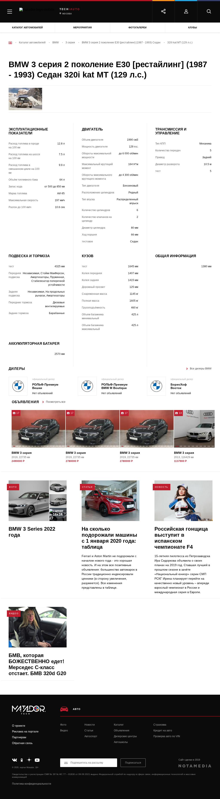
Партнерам (19, 737)
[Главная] (10, 42)
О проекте (18, 725)
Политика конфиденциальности (31, 783)
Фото (63, 724)
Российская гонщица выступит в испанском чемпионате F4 (181, 538)
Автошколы (121, 742)
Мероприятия (82, 27)
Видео (64, 730)
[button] (14, 446)
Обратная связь (22, 743)
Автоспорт (90, 736)
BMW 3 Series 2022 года (32, 532)
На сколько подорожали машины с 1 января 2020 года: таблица (109, 538)
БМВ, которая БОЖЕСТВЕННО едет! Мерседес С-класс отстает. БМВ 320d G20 (37, 664)
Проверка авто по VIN (166, 736)
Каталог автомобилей (27, 27)
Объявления (121, 730)
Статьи (88, 730)
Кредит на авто (162, 730)
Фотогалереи (137, 27)
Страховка (159, 724)
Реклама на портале (25, 731)
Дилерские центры (125, 736)
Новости (89, 724)
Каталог (119, 724)
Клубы (192, 27)
